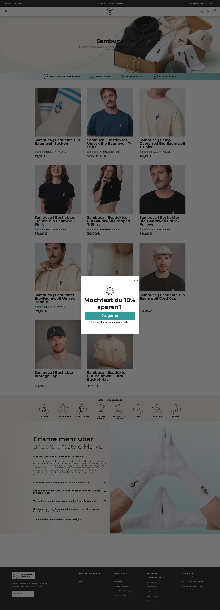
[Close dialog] (136, 279)
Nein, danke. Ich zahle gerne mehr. (110, 322)
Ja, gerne (110, 315)
